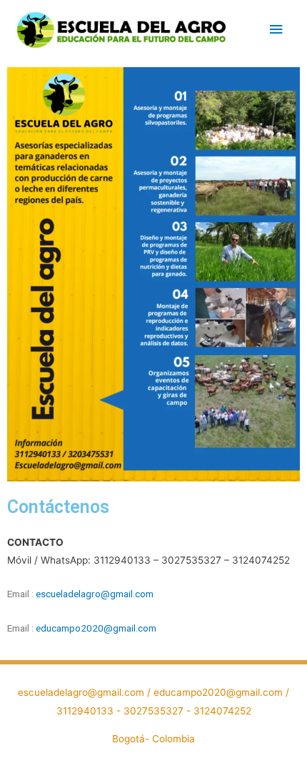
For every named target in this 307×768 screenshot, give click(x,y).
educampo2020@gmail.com (96, 628)
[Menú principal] (276, 29)
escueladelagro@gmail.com (95, 593)
